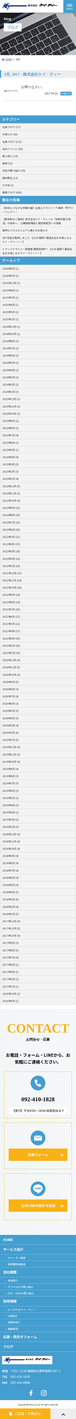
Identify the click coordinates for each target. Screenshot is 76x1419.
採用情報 (10, 1301)
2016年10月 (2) (11, 993)
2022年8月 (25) (11, 515)
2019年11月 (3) (11, 754)
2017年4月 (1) (10, 972)
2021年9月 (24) (11, 594)
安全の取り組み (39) (13, 170)
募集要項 (13, 1329)
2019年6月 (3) (10, 790)
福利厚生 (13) (10, 178)
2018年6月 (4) (10, 877)
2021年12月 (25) (12, 573)
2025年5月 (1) (10, 312)
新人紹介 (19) (10, 156)
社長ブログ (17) (11, 127)
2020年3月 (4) (10, 725)
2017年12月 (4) (11, 921)
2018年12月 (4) (11, 834)
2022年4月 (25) (11, 544)
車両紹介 (13, 1280)
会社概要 (10, 1272)
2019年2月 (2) (10, 819)
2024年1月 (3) (10, 391)
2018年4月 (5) (10, 892)
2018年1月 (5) (10, 914)
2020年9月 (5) (10, 682)
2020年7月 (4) (10, 696)
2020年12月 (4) (11, 660)
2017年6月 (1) (10, 964)
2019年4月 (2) (10, 805)
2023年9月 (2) (10, 421)
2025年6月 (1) (10, 304)
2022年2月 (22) (11, 558)
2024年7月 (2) (10, 348)
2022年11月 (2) (11, 493)
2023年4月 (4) (10, 457)
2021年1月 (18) (11, 653)
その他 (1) (8, 185)
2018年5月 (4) (10, 885)
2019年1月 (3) (10, 826)
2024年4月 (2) (10, 370)
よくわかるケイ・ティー (21, 1309)
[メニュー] (69, 6)
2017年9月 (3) (10, 943)
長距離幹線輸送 (17, 1264)
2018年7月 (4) (10, 870)
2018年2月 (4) (10, 906)
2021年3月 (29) (11, 638)
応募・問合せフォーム (20, 1336)
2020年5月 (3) (10, 710)
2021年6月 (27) (11, 616)
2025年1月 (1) (10, 319)
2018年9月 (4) (10, 856)
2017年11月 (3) (11, 928)
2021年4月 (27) (11, 631)
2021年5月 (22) (11, 624)
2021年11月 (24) (12, 580)
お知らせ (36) (10, 134)
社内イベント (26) (12, 149)
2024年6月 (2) (10, 355)
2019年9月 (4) (10, 769)
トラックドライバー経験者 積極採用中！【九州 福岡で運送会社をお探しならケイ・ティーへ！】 (37, 251)
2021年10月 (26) (12, 587)
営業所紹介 (14, 1322)
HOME (8, 59)
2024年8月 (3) (10, 341)
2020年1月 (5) (10, 740)
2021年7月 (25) (11, 609)
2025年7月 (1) (10, 297)
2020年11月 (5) (11, 667)
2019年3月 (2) (10, 812)
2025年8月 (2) (10, 290)
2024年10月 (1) (11, 334)
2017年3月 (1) (10, 979)
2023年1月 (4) (10, 478)
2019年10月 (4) (11, 761)
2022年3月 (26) (11, 551)
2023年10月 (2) (11, 413)
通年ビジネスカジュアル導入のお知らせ (25, 230)
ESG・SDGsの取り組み (21, 1293)
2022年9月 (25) (11, 507)
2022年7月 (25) (11, 522)
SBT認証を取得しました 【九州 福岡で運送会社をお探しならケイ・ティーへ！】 (37, 239)
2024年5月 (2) (10, 362)
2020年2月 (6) (10, 732)
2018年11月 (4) (11, 841)
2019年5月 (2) (10, 798)
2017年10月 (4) (11, 935)
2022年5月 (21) (11, 537)
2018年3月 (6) (10, 899)
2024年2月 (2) (10, 384)
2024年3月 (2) (10, 377)
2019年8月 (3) (10, 776)
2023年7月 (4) (10, 435)
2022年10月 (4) (11, 500)
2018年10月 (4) (11, 848)
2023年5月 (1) (10, 450)
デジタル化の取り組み (20, 1287)
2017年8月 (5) (10, 950)
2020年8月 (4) (10, 689)
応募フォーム (38, 1154)
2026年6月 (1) (10, 268)
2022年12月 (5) (11, 486)
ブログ (8, 1346)
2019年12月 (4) (11, 747)
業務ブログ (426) (12, 192)
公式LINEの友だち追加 (38, 1205)
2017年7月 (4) (10, 957)
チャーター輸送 (17, 1257)
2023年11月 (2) (11, 406)
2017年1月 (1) (10, 986)
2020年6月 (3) (10, 703)
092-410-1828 (38, 1099)
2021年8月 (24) (11, 602)
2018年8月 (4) (10, 863)
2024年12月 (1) (11, 326)
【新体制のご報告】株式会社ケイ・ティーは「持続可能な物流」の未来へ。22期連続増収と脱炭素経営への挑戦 (36, 221)
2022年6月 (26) (11, 529)
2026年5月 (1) (10, 275)
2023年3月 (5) (10, 464)
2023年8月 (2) (10, 428)
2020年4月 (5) (10, 718)
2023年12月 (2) (11, 399)
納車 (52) (7, 163)
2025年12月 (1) (11, 283)
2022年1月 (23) (11, 566)
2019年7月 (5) (10, 783)
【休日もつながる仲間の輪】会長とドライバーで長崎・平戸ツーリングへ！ (37, 210)
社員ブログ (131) (12, 141)
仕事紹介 (13, 1316)
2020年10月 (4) (11, 674)
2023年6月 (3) (10, 442)
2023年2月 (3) (10, 471)
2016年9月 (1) (10, 1001)
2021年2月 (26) (11, 645)
